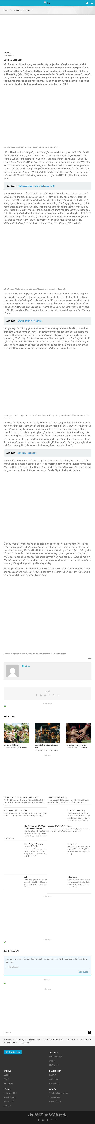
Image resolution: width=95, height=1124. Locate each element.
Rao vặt (52, 1075)
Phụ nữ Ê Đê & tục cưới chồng (76, 745)
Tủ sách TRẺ (54, 1097)
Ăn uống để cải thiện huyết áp (59, 826)
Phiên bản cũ (55, 1101)
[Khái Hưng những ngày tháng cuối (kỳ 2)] (13, 857)
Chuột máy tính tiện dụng (58, 797)
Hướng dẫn (54, 1065)
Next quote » (83, 972)
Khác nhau (72, 877)
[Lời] (13, 881)
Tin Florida (7, 1039)
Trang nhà (14, 1052)
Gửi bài (7, 1075)
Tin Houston (34, 1039)
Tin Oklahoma (8, 1042)
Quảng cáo (54, 1079)
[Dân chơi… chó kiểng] (16, 724)
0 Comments (22, 748)
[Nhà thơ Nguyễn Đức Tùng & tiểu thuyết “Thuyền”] (13, 829)
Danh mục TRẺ (55, 1056)
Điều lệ (52, 1061)
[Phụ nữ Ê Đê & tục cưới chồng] (78, 724)
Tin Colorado (85, 1039)
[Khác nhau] (56, 884)
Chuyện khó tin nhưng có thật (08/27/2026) (21, 797)
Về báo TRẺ (9, 1101)
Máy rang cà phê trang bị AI (15, 810)
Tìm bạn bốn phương (58, 1093)
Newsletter (8, 1083)
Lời (25, 877)
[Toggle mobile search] (87, 2)
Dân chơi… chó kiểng (11, 745)
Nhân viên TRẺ (10, 1093)
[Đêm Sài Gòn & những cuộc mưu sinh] (47, 724)
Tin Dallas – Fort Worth (53, 1039)
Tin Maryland (24, 1042)
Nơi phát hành (10, 1097)
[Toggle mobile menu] (92, 2)
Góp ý (6, 1079)
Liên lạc (7, 1106)
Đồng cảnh (72, 844)
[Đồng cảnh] (56, 848)
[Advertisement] (47, 33)
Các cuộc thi (54, 1083)
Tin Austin (71, 1039)
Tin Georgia (20, 1039)
